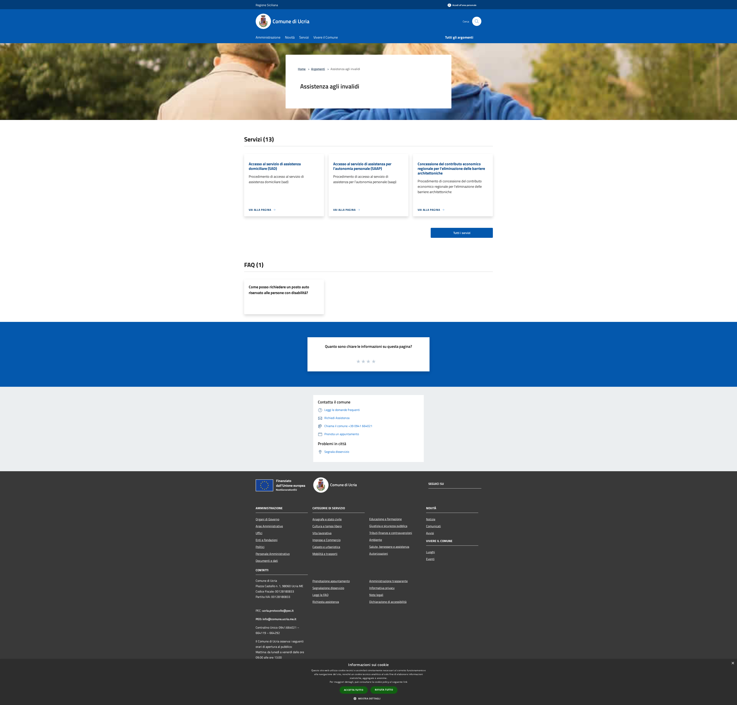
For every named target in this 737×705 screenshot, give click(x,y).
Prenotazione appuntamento (331, 581)
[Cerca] (476, 21)
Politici (260, 547)
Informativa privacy (382, 588)
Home (302, 69)
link (405, 682)
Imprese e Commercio (326, 540)
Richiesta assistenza (325, 601)
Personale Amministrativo (273, 553)
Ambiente (375, 539)
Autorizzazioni (378, 553)
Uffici (259, 533)
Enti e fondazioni (267, 540)
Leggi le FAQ (320, 595)
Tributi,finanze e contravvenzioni (390, 533)
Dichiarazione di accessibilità (388, 601)
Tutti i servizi (461, 233)
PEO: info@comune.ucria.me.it (276, 619)
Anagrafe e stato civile (327, 519)
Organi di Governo (267, 519)
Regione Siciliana (267, 5)
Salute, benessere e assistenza (389, 546)
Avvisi (430, 533)
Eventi (430, 559)
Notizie (430, 519)
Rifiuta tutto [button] (384, 689)
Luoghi (430, 552)
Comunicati (433, 526)
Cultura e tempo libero (327, 526)
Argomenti (318, 69)
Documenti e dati (267, 560)
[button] (368, 698)
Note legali (376, 595)
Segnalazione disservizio (328, 588)
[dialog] (368, 682)
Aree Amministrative (269, 526)
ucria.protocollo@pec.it (278, 610)
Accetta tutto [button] (353, 690)
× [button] (732, 663)
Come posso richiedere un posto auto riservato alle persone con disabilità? (279, 290)
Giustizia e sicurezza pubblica (388, 526)
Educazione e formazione (385, 519)
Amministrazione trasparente (388, 581)
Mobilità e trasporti (324, 553)
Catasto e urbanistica (326, 547)
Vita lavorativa (321, 533)
